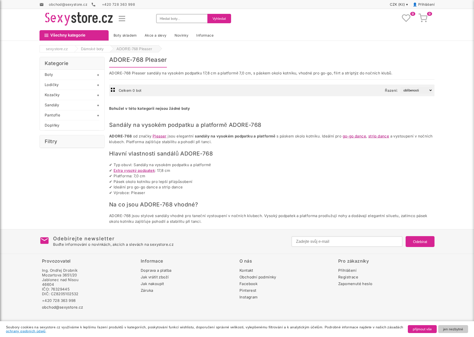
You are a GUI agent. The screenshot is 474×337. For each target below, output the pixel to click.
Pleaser (160, 136)
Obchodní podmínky (257, 277)
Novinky (182, 35)
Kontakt (246, 270)
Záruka (147, 290)
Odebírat (420, 242)
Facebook (248, 283)
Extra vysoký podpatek (134, 170)
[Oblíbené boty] (406, 18)
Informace (205, 35)
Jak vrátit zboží (155, 277)
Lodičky (52, 84)
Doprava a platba (156, 270)
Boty (49, 74)
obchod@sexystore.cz (62, 307)
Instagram (248, 297)
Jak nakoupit (152, 283)
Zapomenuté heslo (355, 283)
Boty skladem (125, 35)
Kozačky (52, 94)
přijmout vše (422, 329)
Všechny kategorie (67, 35)
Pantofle (52, 115)
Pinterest (248, 290)
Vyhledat (219, 19)
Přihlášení (426, 4)
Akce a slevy (156, 35)
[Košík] (422, 18)
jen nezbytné (453, 329)
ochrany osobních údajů (26, 331)
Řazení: (391, 90)
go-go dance (354, 136)
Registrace (348, 277)
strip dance (378, 136)
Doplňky (52, 125)
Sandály (52, 105)
